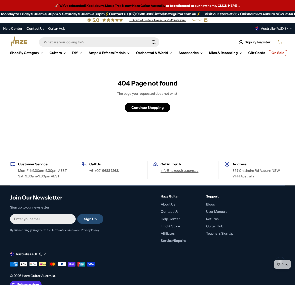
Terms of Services (63, 230)
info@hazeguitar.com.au (179, 171)
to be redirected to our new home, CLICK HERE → (203, 6)
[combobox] (99, 42)
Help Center (12, 28)
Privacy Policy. (90, 230)
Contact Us (35, 28)
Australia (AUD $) (274, 28)
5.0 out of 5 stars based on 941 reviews (157, 20)
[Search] (153, 42)
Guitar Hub (56, 28)
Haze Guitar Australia (38, 276)
